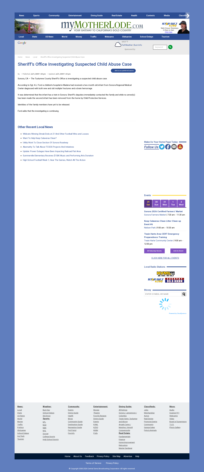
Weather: (47, 406)
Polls (95, 433)
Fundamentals (124, 437)
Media (167, 15)
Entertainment (75, 15)
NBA (44, 428)
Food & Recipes (99, 416)
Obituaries (127, 37)
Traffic (93, 37)
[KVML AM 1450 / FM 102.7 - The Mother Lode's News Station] (166, 273)
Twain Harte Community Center (158, 240)
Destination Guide (75, 424)
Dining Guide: (125, 406)
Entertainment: (100, 406)
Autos (146, 416)
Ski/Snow (47, 416)
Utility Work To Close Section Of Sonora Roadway (45, 142)
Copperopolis (124, 430)
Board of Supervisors (178, 422)
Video (171, 419)
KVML (95, 424)
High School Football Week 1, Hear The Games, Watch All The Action (54, 160)
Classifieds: (149, 406)
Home (67, 456)
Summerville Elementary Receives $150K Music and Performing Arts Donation (58, 155)
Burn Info (138, 45)
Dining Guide (97, 15)
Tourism (165, 37)
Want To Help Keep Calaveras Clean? (40, 138)
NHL (44, 431)
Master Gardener (125, 448)
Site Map (116, 456)
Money (79, 37)
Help (137, 456)
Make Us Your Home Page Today (161, 142)
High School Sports (51, 439)
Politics (20, 427)
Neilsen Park (149, 227)
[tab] (148, 203)
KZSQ (95, 427)
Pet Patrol (72, 430)
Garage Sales (149, 427)
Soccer (45, 434)
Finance (122, 439)
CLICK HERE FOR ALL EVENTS (165, 258)
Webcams (109, 37)
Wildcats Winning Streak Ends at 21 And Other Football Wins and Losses (56, 134)
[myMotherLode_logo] (102, 26)
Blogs (70, 419)
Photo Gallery (174, 427)
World (64, 37)
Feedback (89, 456)
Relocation (123, 445)
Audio (171, 410)
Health (134, 15)
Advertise (128, 456)
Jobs (146, 410)
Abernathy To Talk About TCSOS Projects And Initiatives (48, 147)
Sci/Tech (20, 436)
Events (70, 410)
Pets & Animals (150, 430)
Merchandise (149, 413)
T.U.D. (171, 424)
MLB (44, 425)
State (34, 37)
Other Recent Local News (35, 127)
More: (172, 406)
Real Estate (117, 15)
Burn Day (46, 410)
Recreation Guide (75, 427)
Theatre (96, 413)
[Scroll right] (187, 15)
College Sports (49, 437)
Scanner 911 (174, 413)
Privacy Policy (103, 456)
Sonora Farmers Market (155, 215)
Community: (74, 406)
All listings (123, 410)
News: (20, 406)
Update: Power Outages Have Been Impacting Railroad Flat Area (52, 151)
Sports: (46, 418)
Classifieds (184, 15)
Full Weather (127, 45)
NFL (44, 422)
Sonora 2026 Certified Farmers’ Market (163, 211)
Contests (150, 15)
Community (54, 15)
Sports (36, 15)
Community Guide (75, 422)
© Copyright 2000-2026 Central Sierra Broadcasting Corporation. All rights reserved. (102, 469)
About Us (77, 456)
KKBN (95, 430)
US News (49, 37)
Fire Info (71, 433)
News (21, 15)
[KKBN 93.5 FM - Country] (174, 279)
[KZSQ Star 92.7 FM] (154, 279)
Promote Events (150, 422)
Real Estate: (124, 433)
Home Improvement (127, 442)
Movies (96, 410)
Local (21, 37)
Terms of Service (93, 463)
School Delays (146, 37)
